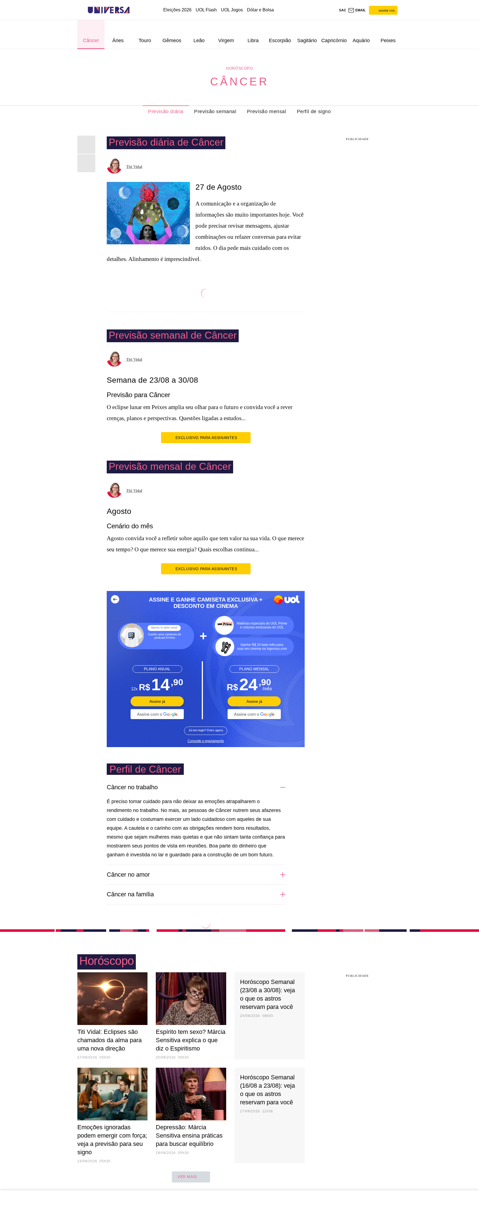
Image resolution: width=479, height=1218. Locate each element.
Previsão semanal (215, 111)
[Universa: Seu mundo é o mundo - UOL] (108, 10)
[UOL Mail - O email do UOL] (357, 10)
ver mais (187, 1176)
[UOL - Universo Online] (134, 10)
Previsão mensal (266, 111)
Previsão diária (166, 111)
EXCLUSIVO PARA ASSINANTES (206, 437)
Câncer (239, 81)
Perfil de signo (314, 111)
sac (342, 10)
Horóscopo (239, 68)
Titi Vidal (134, 167)
